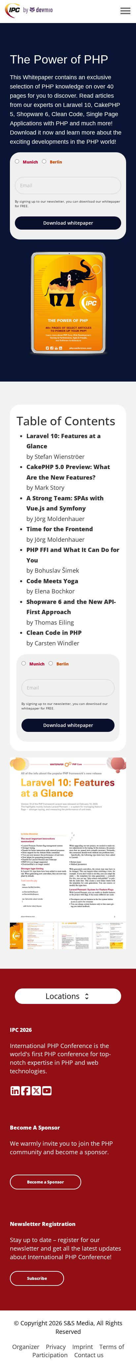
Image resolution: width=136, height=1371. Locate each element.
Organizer (25, 1347)
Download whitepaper (68, 223)
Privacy (56, 1347)
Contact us (89, 1355)
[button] (68, 996)
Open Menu (125, 11)
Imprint (82, 1347)
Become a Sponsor (45, 1182)
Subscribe (37, 1278)
